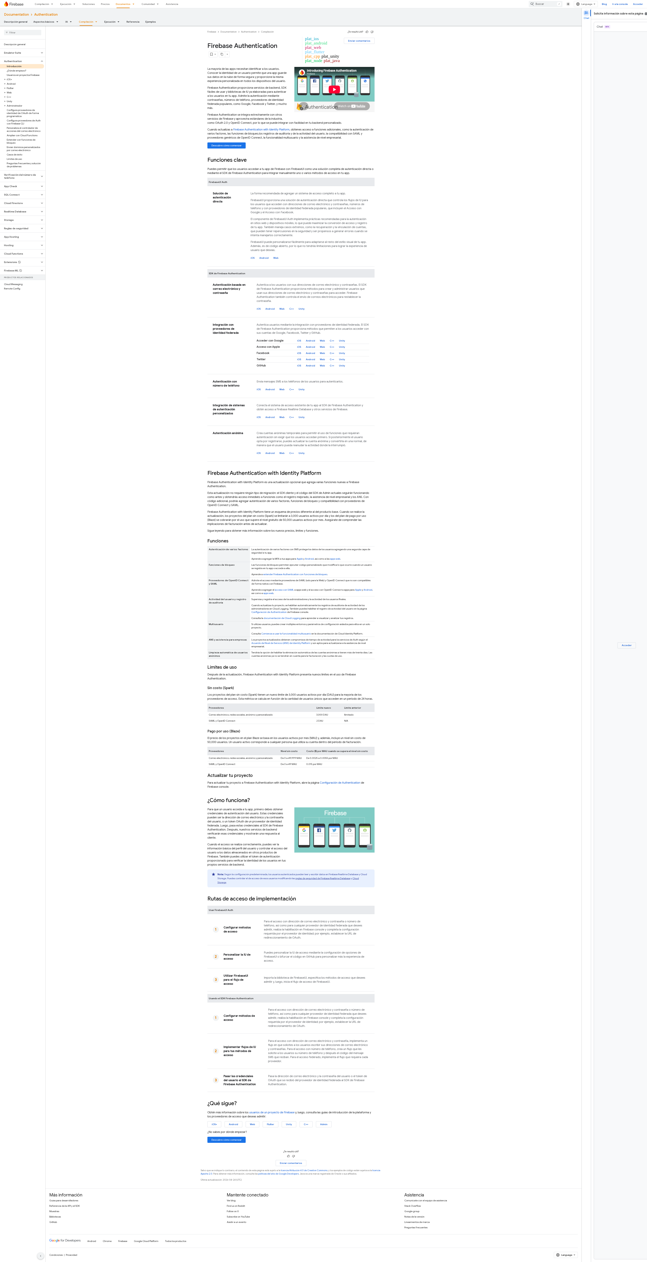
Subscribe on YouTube (238, 1216)
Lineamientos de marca (417, 1222)
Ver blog (231, 1200)
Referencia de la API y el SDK (64, 1205)
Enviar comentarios (359, 40)
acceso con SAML (284, 589)
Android (264, 257)
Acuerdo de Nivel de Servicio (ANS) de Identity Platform (280, 643)
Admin (323, 1124)
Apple (300, 558)
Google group (411, 1211)
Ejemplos (150, 21)
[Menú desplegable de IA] (72, 22)
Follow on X (233, 1211)
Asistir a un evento (236, 1222)
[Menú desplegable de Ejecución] (75, 4)
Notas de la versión (414, 1216)
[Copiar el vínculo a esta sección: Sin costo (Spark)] (237, 688)
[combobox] (545, 4)
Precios (105, 4)
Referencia (133, 21)
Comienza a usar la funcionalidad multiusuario (286, 633)
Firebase (211, 31)
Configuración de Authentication (269, 612)
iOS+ (214, 1124)
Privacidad (71, 1255)
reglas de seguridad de (322, 878)
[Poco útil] (372, 31)
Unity (302, 308)
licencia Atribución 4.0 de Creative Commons (304, 1170)
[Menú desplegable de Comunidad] (159, 4)
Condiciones (56, 1255)
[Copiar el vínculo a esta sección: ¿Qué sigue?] (240, 1104)
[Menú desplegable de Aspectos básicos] (58, 22)
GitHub (53, 1222)
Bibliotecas (55, 1216)
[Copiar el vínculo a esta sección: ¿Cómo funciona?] (253, 801)
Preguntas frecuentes (415, 1227)
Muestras (54, 1211)
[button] (20, 53)
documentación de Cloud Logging (282, 618)
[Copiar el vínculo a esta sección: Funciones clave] (250, 160)
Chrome (107, 1241)
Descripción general (15, 21)
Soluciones (88, 4)
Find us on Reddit (236, 1205)
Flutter (270, 1124)
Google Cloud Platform (146, 1241)
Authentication (46, 14)
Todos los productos (175, 1241)
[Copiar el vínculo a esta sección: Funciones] (231, 541)
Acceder (638, 4)
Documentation (16, 14)
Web (276, 257)
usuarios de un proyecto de (272, 1112)
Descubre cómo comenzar (226, 145)
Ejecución (65, 4)
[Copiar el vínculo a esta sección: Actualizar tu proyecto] (256, 776)
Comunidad (148, 4)
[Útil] (366, 31)
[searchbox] (22, 32)
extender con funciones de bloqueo (295, 574)
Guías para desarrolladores (63, 1200)
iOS (253, 257)
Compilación (42, 4)
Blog (604, 4)
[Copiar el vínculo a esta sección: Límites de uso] (240, 667)
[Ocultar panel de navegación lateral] (40, 1256)
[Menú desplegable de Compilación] (53, 4)
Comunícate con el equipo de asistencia (425, 1200)
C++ (291, 308)
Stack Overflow (412, 1205)
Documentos (123, 4)
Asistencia (172, 4)
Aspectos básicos (43, 21)
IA (66, 21)
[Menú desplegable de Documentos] (134, 4)
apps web (335, 558)
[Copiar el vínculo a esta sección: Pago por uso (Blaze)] (243, 731)
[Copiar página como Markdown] (222, 54)
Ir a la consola (620, 4)
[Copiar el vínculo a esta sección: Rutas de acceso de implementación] (299, 899)
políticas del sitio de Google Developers (278, 1173)
